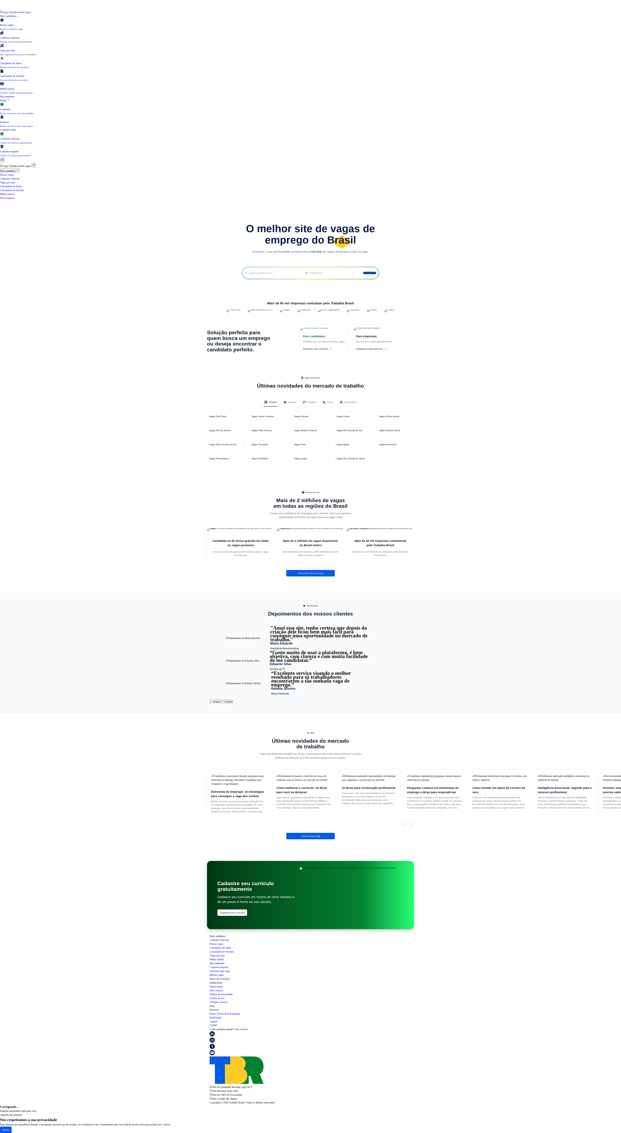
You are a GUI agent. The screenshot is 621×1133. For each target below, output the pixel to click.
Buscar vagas (7, 174)
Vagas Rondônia (259, 458)
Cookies (166, 1124)
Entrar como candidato (64, 203)
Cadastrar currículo (9, 178)
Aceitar (5, 1129)
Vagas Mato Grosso (261, 430)
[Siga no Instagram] (212, 1041)
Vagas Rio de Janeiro (220, 430)
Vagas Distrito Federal (305, 430)
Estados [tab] (273, 402)
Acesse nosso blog (310, 836)
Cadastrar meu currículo (232, 912)
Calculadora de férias (11, 186)
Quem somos (216, 986)
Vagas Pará (300, 444)
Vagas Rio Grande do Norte (350, 458)
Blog (212, 1006)
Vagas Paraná (301, 416)
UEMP (213, 1025)
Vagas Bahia (342, 444)
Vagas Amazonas (388, 444)
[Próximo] (411, 824)
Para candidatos (8, 171)
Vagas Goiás (300, 458)
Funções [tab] (311, 402)
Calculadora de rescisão (12, 190)
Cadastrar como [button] (8, 129)
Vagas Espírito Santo (389, 430)
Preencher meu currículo (310, 573)
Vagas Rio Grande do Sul (349, 430)
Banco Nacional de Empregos (225, 1013)
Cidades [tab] (292, 402)
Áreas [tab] (330, 402)
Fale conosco (216, 990)
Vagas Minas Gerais (389, 416)
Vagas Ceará (343, 416)
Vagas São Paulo (218, 416)
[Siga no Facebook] (212, 1048)
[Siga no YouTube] (212, 1054)
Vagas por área (7, 182)
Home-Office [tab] (350, 402)
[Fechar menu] (33, 165)
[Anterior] (403, 824)
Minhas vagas (217, 975)
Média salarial (7, 194)
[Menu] (2, 159)
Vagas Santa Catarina (262, 416)
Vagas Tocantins (259, 444)
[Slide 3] (212, 698)
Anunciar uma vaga (220, 971)
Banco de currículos (220, 978)
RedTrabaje (215, 1017)
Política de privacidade (221, 994)
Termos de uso (217, 998)
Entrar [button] (3, 100)
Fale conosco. (241, 1029)
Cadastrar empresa (37, 203)
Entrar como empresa (92, 203)
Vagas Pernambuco (219, 458)
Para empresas (7, 96)
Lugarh (213, 1021)
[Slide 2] (211, 698)
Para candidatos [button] (8, 16)
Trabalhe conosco (219, 1002)
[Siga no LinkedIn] (212, 1035)
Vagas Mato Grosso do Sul (222, 444)
